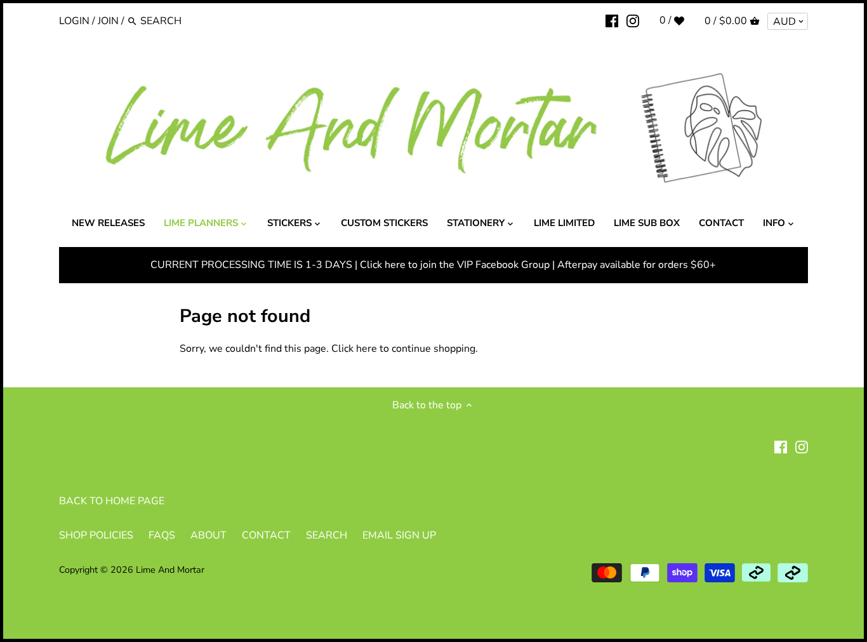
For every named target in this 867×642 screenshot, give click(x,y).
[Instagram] (632, 20)
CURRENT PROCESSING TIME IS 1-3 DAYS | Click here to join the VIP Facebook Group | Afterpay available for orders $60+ (433, 265)
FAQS (162, 535)
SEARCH (326, 535)
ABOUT (208, 535)
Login (74, 21)
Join (108, 21)
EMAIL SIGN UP (399, 535)
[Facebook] (612, 20)
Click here (354, 349)
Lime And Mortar (170, 569)
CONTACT (266, 535)
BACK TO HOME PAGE (111, 501)
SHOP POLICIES (96, 535)
